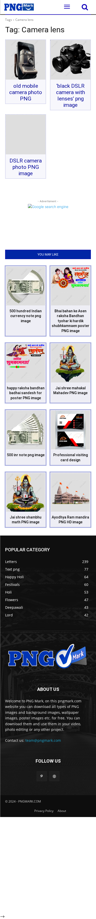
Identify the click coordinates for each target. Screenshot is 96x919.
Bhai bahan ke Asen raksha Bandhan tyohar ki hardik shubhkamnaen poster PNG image (70, 321)
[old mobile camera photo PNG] (26, 60)
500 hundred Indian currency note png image (25, 316)
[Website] (54, 776)
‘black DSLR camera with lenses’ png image (70, 95)
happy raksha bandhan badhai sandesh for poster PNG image (26, 393)
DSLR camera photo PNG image (25, 167)
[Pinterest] (42, 776)
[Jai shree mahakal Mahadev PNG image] (70, 363)
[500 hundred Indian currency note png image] (25, 286)
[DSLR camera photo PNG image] (26, 134)
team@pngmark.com (43, 740)
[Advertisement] (48, 864)
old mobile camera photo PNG (25, 92)
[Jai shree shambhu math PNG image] (25, 492)
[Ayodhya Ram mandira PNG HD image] (70, 492)
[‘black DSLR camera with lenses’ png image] (70, 60)
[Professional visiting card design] (70, 430)
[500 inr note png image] (25, 430)
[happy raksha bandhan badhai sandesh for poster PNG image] (25, 363)
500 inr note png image (26, 455)
